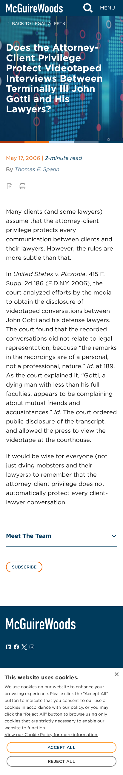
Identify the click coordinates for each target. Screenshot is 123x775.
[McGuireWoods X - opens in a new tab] (24, 647)
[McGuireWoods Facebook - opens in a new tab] (16, 647)
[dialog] (61, 721)
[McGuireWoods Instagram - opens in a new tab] (32, 647)
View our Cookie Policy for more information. (51, 734)
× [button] (116, 674)
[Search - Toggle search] (88, 8)
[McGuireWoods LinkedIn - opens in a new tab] (8, 647)
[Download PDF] (9, 186)
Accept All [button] (61, 747)
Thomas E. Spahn (37, 169)
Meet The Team (28, 535)
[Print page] (22, 186)
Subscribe (24, 567)
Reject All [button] (61, 761)
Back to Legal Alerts (38, 23)
